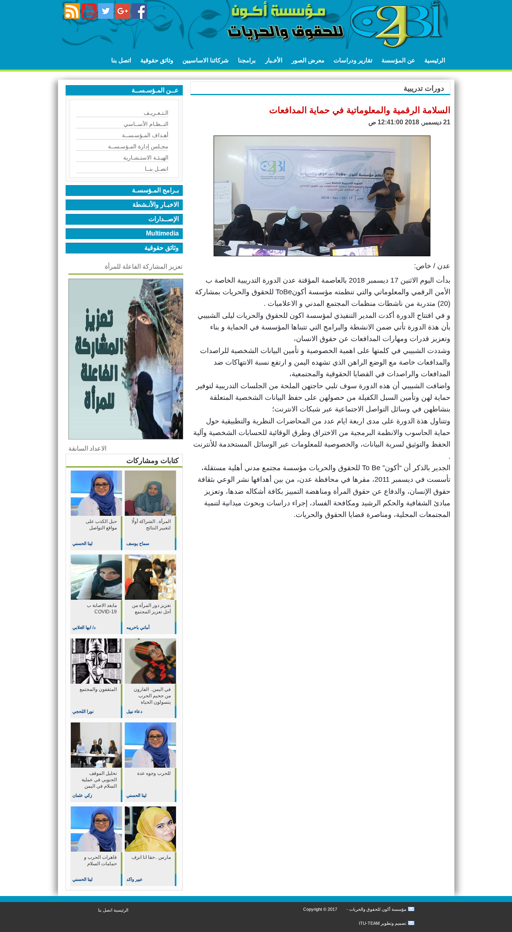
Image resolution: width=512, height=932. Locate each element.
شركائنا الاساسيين (205, 60)
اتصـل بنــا (156, 169)
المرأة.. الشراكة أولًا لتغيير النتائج (151, 525)
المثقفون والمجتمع (98, 689)
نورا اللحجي (83, 711)
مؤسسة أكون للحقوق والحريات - (375, 909)
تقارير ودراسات (353, 60)
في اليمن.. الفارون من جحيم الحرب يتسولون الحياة (152, 696)
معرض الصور (308, 60)
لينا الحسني (82, 543)
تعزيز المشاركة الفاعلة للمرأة (143, 266)
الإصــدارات (163, 219)
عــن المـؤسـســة (155, 90)
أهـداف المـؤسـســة (145, 135)
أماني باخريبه (138, 627)
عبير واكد (134, 879)
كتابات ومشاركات (152, 461)
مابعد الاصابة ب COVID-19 (102, 609)
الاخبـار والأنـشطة (155, 204)
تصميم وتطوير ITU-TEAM (382, 923)
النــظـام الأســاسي (146, 124)
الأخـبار (273, 60)
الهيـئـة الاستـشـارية (145, 157)
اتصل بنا (121, 60)
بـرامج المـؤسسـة (155, 190)
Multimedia (162, 233)
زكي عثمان (82, 795)
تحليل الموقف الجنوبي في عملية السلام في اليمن (99, 779)
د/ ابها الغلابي (84, 627)
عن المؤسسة (398, 60)
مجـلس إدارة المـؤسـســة (138, 146)
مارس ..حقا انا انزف (151, 857)
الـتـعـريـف (156, 113)
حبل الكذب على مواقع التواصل (101, 525)
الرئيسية (434, 60)
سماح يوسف (137, 543)
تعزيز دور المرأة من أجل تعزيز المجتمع (151, 609)
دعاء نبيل (134, 711)
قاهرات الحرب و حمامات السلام (100, 860)
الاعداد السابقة (87, 448)
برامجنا (247, 60)
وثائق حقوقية (156, 60)
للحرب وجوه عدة (154, 773)
